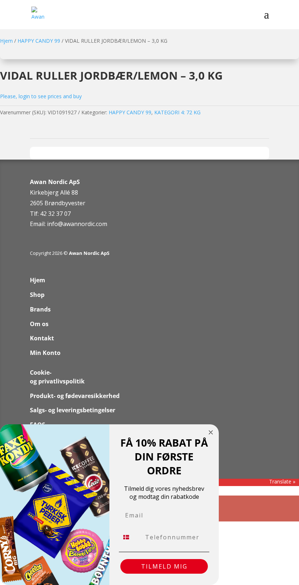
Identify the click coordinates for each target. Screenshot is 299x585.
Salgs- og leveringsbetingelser (72, 410)
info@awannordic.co (74, 224)
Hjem (6, 40)
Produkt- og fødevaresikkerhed (75, 396)
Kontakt (42, 338)
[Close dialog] (210, 432)
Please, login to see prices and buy (41, 96)
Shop (37, 295)
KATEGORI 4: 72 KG (177, 112)
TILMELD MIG (164, 566)
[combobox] (130, 537)
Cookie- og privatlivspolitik (57, 376)
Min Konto (45, 353)
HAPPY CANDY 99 (39, 40)
